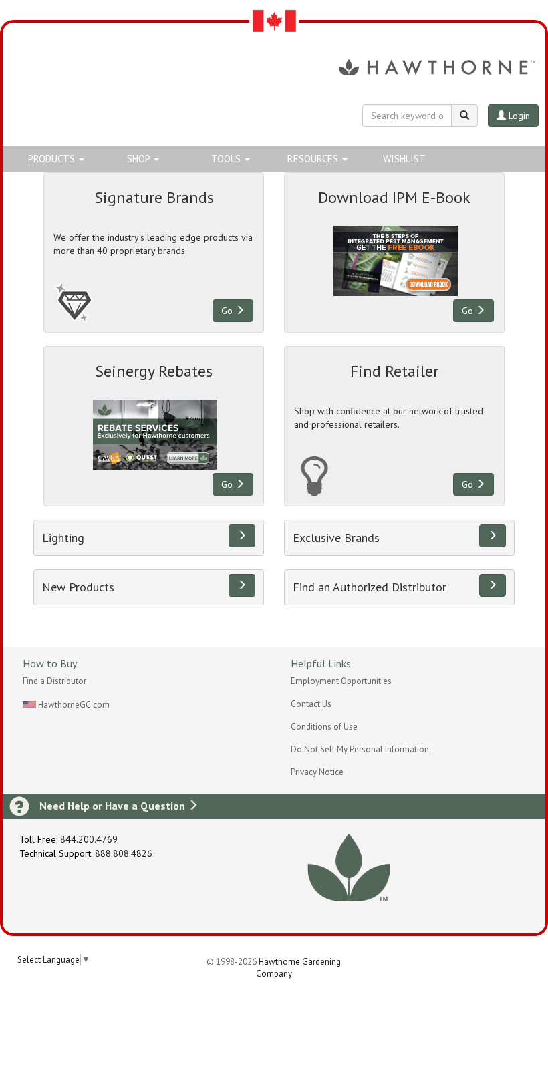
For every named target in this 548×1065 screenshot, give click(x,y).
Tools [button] (227, 158)
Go (228, 311)
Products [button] (53, 158)
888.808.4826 (123, 853)
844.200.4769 (89, 839)
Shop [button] (139, 158)
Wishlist (404, 158)
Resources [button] (314, 158)
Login (518, 116)
